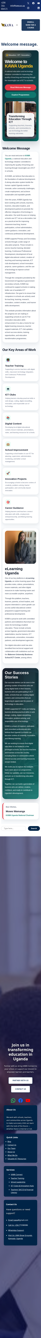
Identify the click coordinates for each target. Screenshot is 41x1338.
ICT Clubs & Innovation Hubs (22, 1186)
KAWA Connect (17, 1174)
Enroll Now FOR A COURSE (31, 25)
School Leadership (18, 1182)
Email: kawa (13, 1220)
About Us (11, 1152)
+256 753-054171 (4, 5)
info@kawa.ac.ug (17, 5)
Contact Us (20, 1089)
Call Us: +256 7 (14, 1225)
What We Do (12, 1155)
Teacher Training (17, 1178)
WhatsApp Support (16, 1230)
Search (34, 828)
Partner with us (21, 1080)
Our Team (11, 1148)
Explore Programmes (20, 95)
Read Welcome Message (20, 87)
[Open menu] (17, 25)
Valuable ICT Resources (17, 1159)
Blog (9, 1141)
